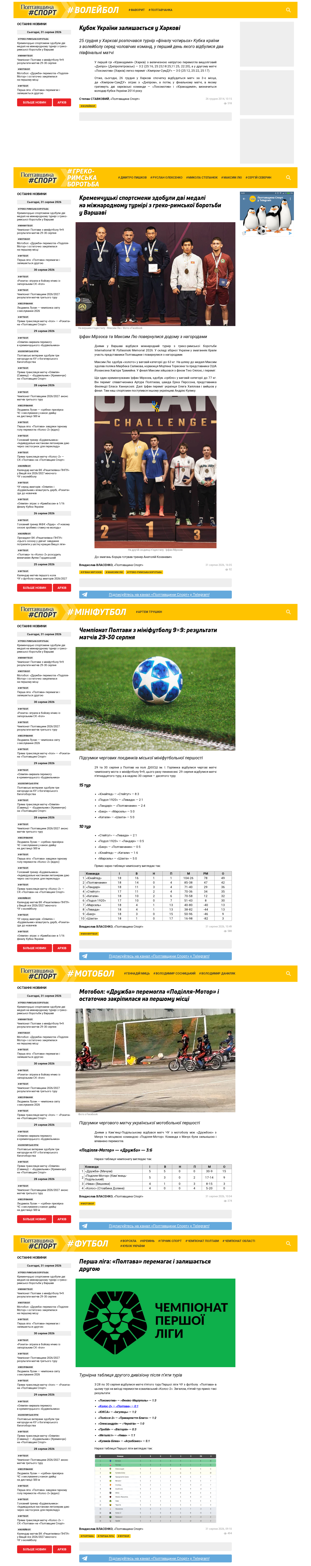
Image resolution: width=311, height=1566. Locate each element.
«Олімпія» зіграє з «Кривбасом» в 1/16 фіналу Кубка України (40, 505)
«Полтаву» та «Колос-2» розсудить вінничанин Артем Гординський (39, 556)
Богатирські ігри (28, 351)
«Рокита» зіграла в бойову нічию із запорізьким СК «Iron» (38, 282)
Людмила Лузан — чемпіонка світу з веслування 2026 (38, 309)
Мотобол (24, 69)
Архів (62, 102)
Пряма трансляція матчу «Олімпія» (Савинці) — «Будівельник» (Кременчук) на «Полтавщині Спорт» (41, 375)
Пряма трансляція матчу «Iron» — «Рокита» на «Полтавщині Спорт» (43, 323)
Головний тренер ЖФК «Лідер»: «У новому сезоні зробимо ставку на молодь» (43, 526)
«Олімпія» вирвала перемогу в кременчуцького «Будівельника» (38, 343)
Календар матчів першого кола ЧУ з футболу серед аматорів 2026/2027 (42, 577)
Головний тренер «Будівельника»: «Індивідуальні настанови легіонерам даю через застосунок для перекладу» (43, 443)
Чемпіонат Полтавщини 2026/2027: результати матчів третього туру (38, 296)
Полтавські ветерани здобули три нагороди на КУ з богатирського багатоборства (38, 359)
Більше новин (34, 102)
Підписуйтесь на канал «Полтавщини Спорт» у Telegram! (159, 594)
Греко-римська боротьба (33, 39)
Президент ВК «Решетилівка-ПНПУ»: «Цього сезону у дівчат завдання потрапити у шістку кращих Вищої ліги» (41, 541)
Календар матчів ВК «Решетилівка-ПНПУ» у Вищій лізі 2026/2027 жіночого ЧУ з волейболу (43, 473)
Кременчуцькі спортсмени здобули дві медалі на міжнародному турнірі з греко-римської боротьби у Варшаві (42, 46)
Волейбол (97, 10)
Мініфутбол (25, 56)
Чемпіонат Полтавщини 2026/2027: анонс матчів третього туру (42, 398)
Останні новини (31, 24)
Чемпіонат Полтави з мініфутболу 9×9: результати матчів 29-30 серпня (40, 61)
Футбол (23, 86)
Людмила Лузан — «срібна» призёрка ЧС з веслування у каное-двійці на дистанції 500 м (40, 413)
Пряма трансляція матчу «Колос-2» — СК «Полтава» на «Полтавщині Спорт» (40, 458)
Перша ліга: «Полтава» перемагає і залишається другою (38, 91)
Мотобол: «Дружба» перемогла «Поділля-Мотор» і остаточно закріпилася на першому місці (43, 76)
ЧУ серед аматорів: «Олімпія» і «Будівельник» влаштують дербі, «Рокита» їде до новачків (43, 490)
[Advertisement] (267, 44)
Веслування (26, 303)
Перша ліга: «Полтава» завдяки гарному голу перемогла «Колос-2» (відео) (42, 428)
